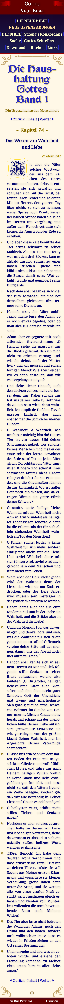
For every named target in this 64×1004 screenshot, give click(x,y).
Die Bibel (11, 33)
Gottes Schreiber (39, 40)
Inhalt (32, 118)
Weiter (47, 118)
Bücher (37, 47)
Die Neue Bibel (32, 20)
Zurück (17, 118)
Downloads (16, 47)
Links (52, 47)
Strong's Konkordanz (43, 33)
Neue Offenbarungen (32, 27)
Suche (15, 40)
